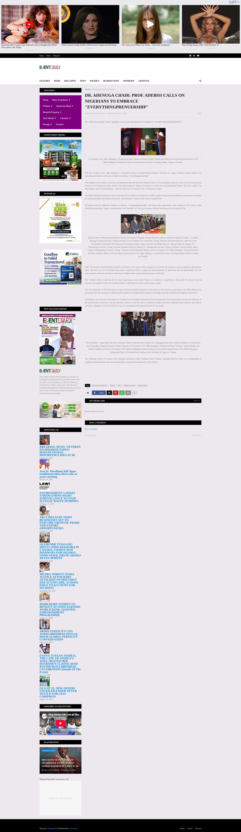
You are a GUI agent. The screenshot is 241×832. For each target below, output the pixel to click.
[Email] (128, 393)
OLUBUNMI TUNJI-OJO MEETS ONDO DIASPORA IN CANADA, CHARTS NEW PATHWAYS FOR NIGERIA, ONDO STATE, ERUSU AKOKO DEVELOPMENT (60, 551)
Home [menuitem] (57, 80)
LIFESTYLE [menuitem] (143, 80)
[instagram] (60, 297)
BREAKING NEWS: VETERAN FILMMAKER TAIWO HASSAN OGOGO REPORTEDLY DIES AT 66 (60, 451)
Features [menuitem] (45, 80)
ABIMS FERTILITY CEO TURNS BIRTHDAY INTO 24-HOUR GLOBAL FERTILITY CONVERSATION (59, 635)
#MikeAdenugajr (129, 385)
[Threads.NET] (60, 302)
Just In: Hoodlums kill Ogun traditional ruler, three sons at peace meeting (58, 474)
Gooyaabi (73, 828)
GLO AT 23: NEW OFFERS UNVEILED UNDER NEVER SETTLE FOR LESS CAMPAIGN (58, 692)
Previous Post (91, 435)
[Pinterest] (115, 393)
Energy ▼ (47, 124)
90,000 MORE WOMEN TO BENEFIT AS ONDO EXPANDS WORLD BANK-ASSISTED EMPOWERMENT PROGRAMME (60, 609)
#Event (112, 385)
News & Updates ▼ (61, 100)
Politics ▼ (48, 106)
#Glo (119, 385)
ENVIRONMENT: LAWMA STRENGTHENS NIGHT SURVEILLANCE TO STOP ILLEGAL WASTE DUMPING (59, 497)
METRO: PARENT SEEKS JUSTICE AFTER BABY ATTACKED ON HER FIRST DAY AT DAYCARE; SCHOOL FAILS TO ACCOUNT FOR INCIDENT (59, 581)
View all (196, 400)
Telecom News (142, 385)
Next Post (196, 435)
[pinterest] (60, 298)
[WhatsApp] (122, 393)
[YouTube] (60, 299)
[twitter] (60, 295)
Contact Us (56, 55)
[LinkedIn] (60, 301)
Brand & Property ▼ (52, 112)
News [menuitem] (83, 80)
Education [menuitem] (70, 80)
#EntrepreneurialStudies (103, 89)
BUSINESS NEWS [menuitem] (111, 80)
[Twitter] (109, 393)
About (48, 55)
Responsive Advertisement (60, 798)
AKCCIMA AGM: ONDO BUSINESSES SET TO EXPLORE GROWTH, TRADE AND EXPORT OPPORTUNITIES (60, 523)
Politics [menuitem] (94, 80)
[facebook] (60, 294)
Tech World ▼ (49, 118)
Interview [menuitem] (128, 80)
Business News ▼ (65, 106)
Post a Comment (91, 429)
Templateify (52, 828)
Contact (60, 124)
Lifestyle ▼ (65, 118)
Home (42, 55)
